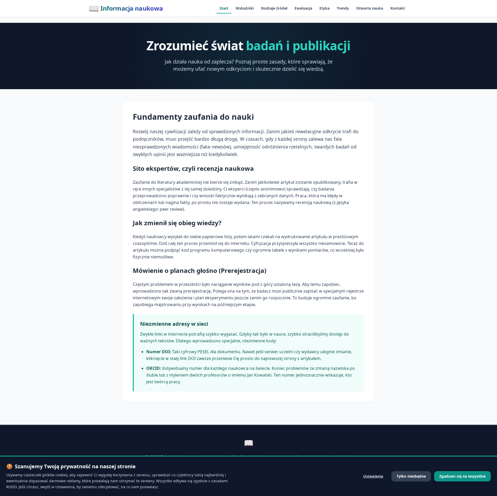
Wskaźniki (245, 8)
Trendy (343, 8)
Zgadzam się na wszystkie (462, 476)
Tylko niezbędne (411, 476)
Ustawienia (373, 476)
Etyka (324, 8)
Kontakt (397, 8)
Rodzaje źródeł (274, 8)
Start (224, 8)
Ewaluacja (303, 8)
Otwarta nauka (369, 8)
